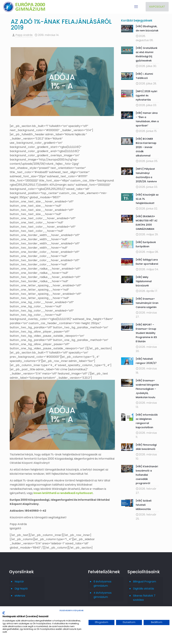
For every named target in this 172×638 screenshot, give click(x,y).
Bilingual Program (144, 581)
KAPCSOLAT (157, 7)
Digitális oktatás (143, 588)
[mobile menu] (136, 7)
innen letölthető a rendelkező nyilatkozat (63, 493)
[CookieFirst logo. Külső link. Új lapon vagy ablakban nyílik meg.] (4, 613)
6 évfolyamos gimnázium (102, 584)
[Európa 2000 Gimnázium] (24, 6)
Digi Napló (21, 588)
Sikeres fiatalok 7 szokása (144, 598)
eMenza (20, 596)
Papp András (24, 35)
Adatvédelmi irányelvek (71, 610)
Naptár (19, 581)
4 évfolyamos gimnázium (103, 595)
